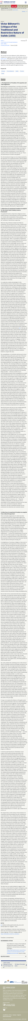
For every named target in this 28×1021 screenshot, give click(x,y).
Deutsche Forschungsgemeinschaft (12, 996)
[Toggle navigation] (26, 2)
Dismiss (24, 11)
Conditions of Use (7, 1015)
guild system (4, 58)
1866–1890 (19, 6)
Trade (2, 73)
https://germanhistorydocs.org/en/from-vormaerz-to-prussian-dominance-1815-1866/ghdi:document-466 (16, 951)
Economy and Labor (5, 45)
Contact (14, 1015)
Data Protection (7, 1016)
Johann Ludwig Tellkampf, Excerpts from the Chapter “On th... (8, 965)
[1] (19, 328)
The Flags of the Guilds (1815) (20, 965)
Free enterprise (10, 71)
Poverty (22, 71)
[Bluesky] (4, 1009)
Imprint (19, 1015)
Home (2, 40)
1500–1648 (2, 6)
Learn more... (15, 10)
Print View (23, 40)
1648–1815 (8, 6)
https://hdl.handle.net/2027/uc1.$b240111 (10, 934)
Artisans (3, 71)
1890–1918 (25, 6)
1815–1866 (14, 6)
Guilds (17, 71)
